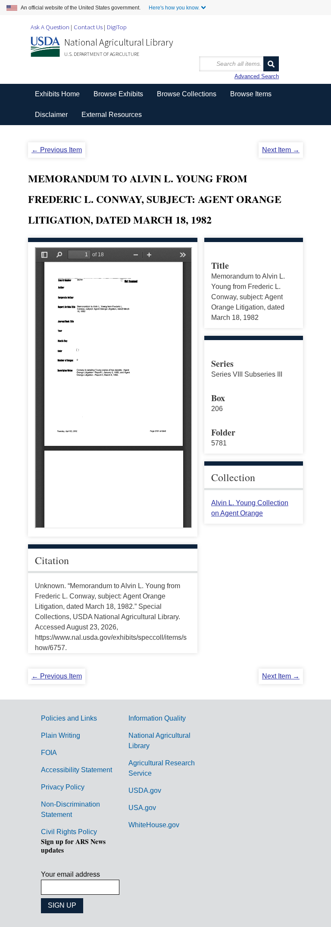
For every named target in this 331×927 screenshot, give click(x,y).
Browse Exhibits (118, 94)
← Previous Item (56, 149)
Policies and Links (69, 718)
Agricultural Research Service (161, 768)
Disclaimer (51, 114)
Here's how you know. (174, 8)
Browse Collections (186, 94)
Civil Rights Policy (69, 831)
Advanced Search (256, 76)
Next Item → (281, 149)
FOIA (49, 752)
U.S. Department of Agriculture (101, 54)
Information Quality (157, 718)
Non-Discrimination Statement (70, 809)
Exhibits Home (57, 94)
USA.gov (142, 807)
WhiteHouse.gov (153, 825)
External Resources (111, 114)
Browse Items (251, 94)
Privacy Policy (62, 787)
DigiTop (117, 27)
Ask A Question (50, 27)
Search (271, 63)
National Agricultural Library (118, 42)
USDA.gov (144, 790)
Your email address (70, 874)
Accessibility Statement (76, 770)
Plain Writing (60, 735)
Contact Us (88, 27)
